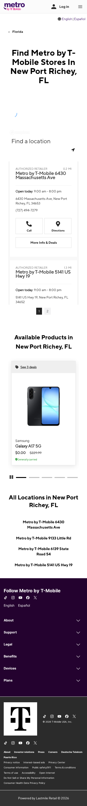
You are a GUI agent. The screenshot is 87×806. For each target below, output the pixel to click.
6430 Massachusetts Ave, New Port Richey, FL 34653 (41, 201)
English (67, 19)
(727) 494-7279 (27, 210)
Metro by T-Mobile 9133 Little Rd (43, 538)
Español (79, 19)
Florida (17, 31)
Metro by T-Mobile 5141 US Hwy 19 (44, 565)
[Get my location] (73, 150)
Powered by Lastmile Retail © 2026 (43, 798)
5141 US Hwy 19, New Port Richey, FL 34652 (42, 299)
